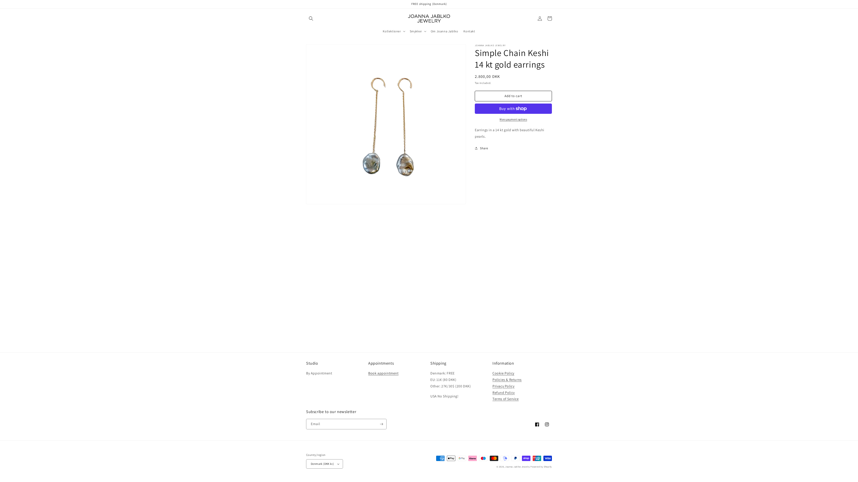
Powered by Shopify (541, 466)
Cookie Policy (503, 373)
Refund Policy (503, 392)
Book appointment (383, 373)
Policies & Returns (507, 379)
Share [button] (484, 148)
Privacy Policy (503, 386)
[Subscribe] (381, 424)
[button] (311, 18)
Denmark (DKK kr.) (322, 464)
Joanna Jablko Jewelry (517, 466)
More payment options (513, 119)
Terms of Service (505, 399)
